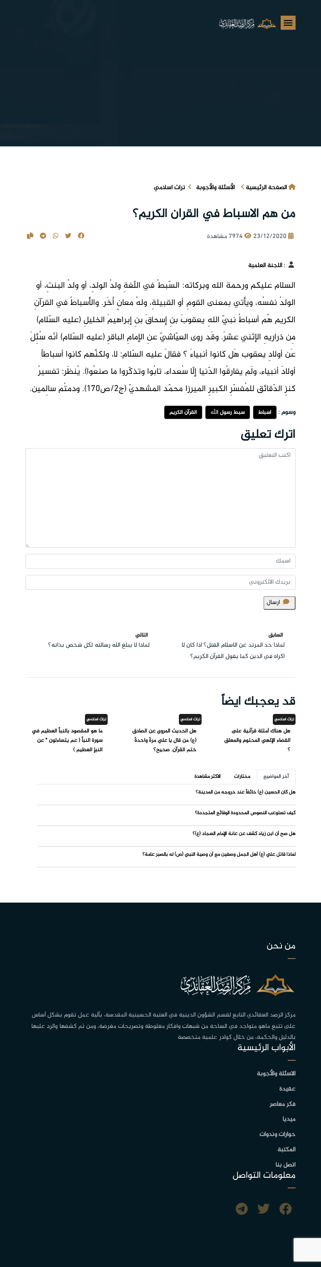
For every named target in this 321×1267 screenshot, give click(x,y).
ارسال (273, 602)
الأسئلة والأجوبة (215, 187)
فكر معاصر (283, 1104)
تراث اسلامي (169, 187)
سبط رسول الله (228, 412)
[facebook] (285, 1210)
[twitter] (263, 1210)
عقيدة (288, 1089)
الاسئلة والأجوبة (276, 1074)
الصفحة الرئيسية (266, 187)
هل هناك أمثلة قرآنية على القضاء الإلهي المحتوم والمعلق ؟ (257, 740)
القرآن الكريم (183, 412)
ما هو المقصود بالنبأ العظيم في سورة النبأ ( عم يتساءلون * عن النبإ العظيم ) (67, 740)
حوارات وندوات (278, 1134)
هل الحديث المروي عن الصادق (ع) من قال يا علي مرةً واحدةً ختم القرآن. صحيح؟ (164, 740)
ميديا (289, 1119)
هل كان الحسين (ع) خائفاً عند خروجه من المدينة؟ (246, 792)
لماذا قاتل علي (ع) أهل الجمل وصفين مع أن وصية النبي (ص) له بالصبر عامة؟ (219, 854)
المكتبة (287, 1149)
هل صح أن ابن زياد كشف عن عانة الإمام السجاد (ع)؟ (244, 833)
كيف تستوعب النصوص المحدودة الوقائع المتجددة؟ (245, 813)
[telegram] (242, 1210)
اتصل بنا (286, 1165)
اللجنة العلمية (265, 265)
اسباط (264, 412)
